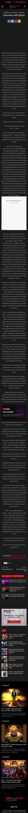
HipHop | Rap (21, 12)
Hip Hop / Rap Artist (14, 12)
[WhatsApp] (19, 21)
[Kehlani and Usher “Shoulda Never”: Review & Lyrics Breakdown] (5, 589)
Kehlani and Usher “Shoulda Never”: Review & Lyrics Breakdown (17, 589)
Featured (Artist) (6, 12)
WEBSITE (23, 558)
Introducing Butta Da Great (22, 570)
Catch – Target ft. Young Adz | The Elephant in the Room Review (17, 636)
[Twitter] (12, 21)
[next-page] (5, 602)
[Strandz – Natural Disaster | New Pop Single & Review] (4, 674)
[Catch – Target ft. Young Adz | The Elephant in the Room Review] (4, 637)
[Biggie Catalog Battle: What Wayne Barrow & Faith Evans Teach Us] (4, 652)
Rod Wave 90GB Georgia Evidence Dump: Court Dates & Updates (17, 643)
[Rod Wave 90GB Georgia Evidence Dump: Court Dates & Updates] (4, 644)
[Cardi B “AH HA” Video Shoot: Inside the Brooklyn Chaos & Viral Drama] (4, 659)
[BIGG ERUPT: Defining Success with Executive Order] (14, 733)
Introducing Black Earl (6, 569)
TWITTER (21, 556)
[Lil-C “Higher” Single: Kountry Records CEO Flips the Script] (14, 698)
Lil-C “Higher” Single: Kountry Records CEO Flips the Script (11, 710)
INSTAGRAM (15, 558)
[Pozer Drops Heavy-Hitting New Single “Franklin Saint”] (5, 596)
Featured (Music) (3, 583)
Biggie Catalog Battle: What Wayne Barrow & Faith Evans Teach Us (16, 651)
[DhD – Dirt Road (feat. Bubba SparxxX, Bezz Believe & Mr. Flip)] (14, 769)
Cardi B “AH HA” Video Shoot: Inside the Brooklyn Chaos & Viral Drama (17, 658)
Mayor (9, 563)
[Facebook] (8, 21)
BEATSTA (14, 556)
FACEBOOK (6, 558)
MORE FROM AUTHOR (18, 576)
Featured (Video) (5, 777)
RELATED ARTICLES (7, 576)
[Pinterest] (15, 21)
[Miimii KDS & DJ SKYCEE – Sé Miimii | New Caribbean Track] (5, 581)
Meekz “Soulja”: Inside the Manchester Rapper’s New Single (16, 666)
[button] (2, 7)
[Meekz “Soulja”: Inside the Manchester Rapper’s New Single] (4, 666)
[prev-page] (2, 602)
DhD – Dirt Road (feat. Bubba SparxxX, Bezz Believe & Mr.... (11, 781)
